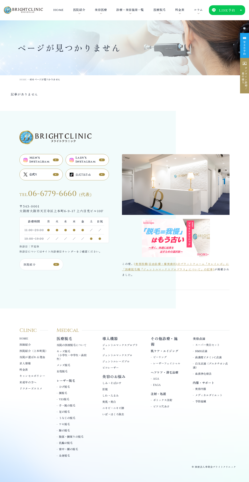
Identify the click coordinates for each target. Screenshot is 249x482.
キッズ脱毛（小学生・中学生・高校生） (72, 355)
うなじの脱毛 (67, 418)
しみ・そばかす (111, 383)
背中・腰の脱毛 (68, 449)
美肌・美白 (109, 402)
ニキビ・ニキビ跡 (113, 408)
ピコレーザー (110, 367)
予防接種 (200, 401)
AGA (156, 378)
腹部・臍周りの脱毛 (71, 437)
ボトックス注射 (162, 400)
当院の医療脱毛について (72, 345)
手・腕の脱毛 (67, 405)
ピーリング (160, 357)
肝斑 (105, 389)
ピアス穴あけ (161, 406)
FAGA (157, 385)
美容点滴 (199, 338)
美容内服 (200, 389)
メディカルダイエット (208, 395)
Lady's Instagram (85, 160)
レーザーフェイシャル (166, 363)
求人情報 (25, 363)
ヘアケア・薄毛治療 (164, 372)
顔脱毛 (63, 393)
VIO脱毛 (64, 399)
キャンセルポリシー (32, 376)
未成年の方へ (28, 382)
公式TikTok (83, 174)
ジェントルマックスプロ (117, 355)
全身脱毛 (64, 455)
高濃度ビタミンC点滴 (208, 357)
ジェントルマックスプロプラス (120, 347)
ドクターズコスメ (30, 388)
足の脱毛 (64, 412)
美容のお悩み (114, 376)
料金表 (23, 369)
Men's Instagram (39, 160)
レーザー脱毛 (66, 380)
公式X (33, 174)
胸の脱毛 (64, 430)
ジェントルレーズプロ (116, 361)
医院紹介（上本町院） (33, 351)
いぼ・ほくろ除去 (113, 414)
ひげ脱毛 (64, 387)
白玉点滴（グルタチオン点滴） (210, 365)
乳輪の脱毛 (66, 443)
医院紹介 (30, 264)
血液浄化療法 (203, 374)
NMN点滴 (201, 351)
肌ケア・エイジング (164, 351)
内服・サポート (203, 382)
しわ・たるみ (110, 395)
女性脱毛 (62, 371)
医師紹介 (25, 344)
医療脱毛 (64, 338)
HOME (23, 79)
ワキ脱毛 (64, 424)
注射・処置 (158, 394)
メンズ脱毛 (63, 365)
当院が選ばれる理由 (32, 357)
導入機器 (110, 338)
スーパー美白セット (207, 345)
